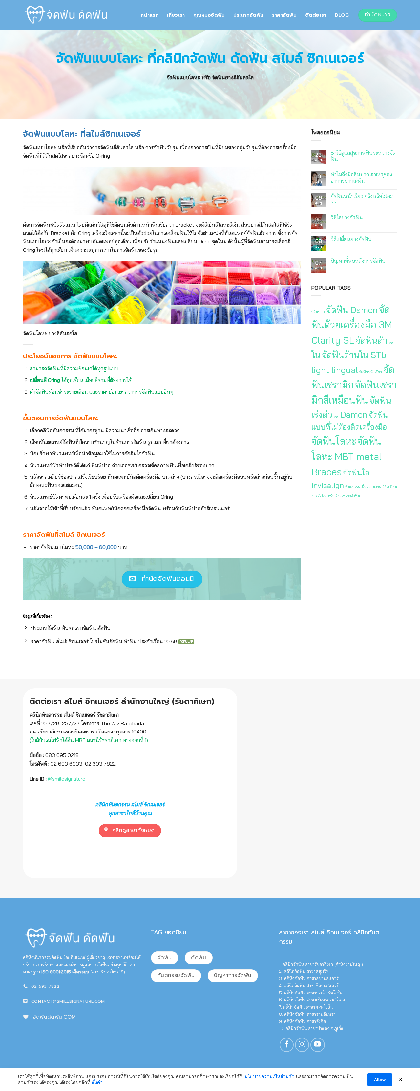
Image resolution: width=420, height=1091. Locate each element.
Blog (342, 15)
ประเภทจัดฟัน (248, 15)
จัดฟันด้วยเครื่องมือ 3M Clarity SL (351, 324)
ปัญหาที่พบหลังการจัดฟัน (358, 261)
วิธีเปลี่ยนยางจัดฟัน (351, 239)
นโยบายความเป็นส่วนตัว (269, 1076)
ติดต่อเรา (315, 15)
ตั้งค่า (97, 1082)
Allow (380, 1079)
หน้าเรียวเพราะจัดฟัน (344, 495)
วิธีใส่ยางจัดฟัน (347, 217)
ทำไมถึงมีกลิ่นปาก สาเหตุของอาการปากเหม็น (361, 177)
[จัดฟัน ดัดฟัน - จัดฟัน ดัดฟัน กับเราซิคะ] (66, 14)
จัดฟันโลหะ (333, 441)
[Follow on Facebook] (287, 1045)
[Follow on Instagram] (302, 1045)
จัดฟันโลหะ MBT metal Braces (346, 456)
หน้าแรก (149, 15)
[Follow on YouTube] (317, 1045)
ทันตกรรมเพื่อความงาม (363, 486)
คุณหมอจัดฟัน (209, 15)
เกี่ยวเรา (176, 15)
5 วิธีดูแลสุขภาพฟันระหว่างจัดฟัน (363, 156)
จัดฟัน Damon (352, 309)
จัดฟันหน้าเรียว (370, 371)
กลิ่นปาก (318, 311)
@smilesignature (66, 779)
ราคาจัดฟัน (284, 15)
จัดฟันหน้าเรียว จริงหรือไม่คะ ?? (362, 199)
